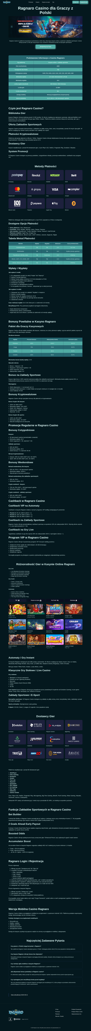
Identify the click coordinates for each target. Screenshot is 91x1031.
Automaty (72, 600)
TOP (16, 600)
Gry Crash (53, 600)
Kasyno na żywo (35, 600)
